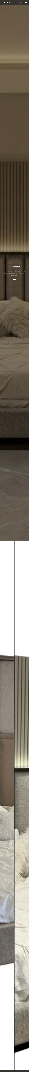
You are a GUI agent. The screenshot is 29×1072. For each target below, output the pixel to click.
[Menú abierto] (26, 2)
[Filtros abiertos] (17, 2)
